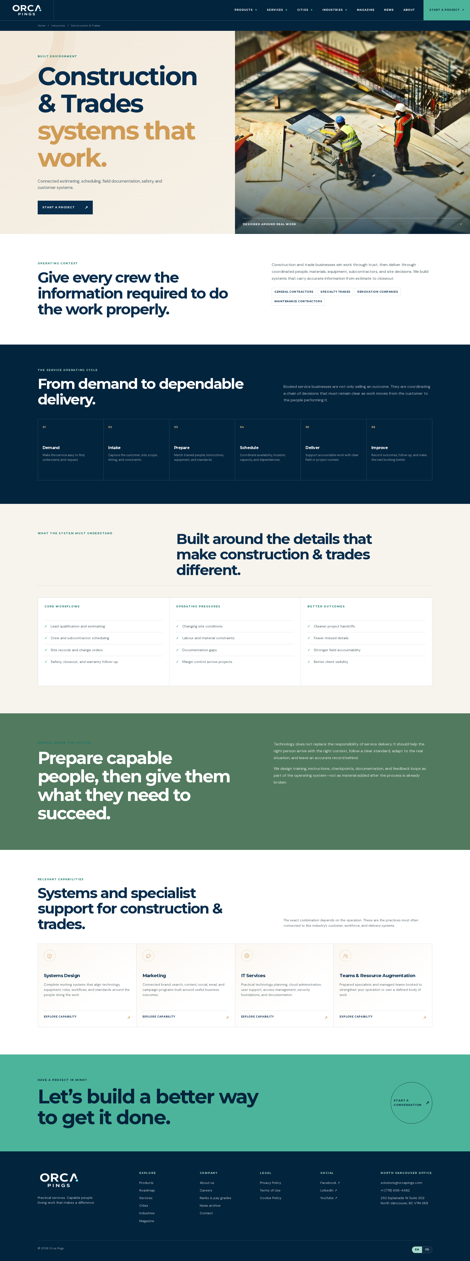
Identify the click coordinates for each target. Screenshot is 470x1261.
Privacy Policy (270, 1183)
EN (417, 1249)
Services (277, 10)
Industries (335, 10)
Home (42, 25)
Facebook (346, 1182)
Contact (206, 1213)
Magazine (366, 10)
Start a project (446, 10)
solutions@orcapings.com (401, 1183)
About (409, 10)
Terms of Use (270, 1190)
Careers (206, 1190)
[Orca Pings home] (27, 10)
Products (246, 10)
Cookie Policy (270, 1198)
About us (207, 1183)
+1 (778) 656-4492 (395, 1190)
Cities (305, 10)
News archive (210, 1205)
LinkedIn (344, 1190)
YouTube (344, 1198)
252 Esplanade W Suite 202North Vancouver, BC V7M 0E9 (404, 1200)
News (389, 10)
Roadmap (147, 1190)
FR (427, 1249)
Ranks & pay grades (215, 1198)
